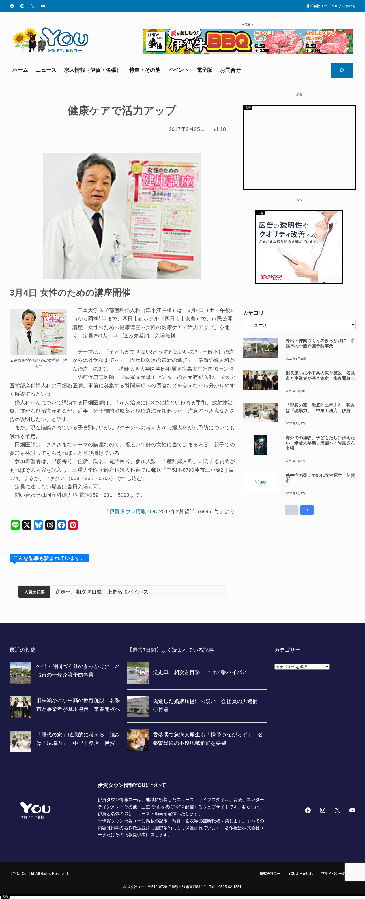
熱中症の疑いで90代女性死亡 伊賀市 (320, 478)
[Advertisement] (299, 146)
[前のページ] (291, 510)
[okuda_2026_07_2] (248, 53)
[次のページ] (307, 510)
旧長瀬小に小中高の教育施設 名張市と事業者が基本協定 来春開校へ (320, 375)
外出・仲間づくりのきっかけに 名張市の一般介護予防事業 (320, 343)
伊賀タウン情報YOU (133, 511)
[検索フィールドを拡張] (342, 70)
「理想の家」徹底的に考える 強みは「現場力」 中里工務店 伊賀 (320, 408)
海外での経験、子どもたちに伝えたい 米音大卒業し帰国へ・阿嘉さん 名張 (321, 443)
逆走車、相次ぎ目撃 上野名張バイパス (102, 592)
